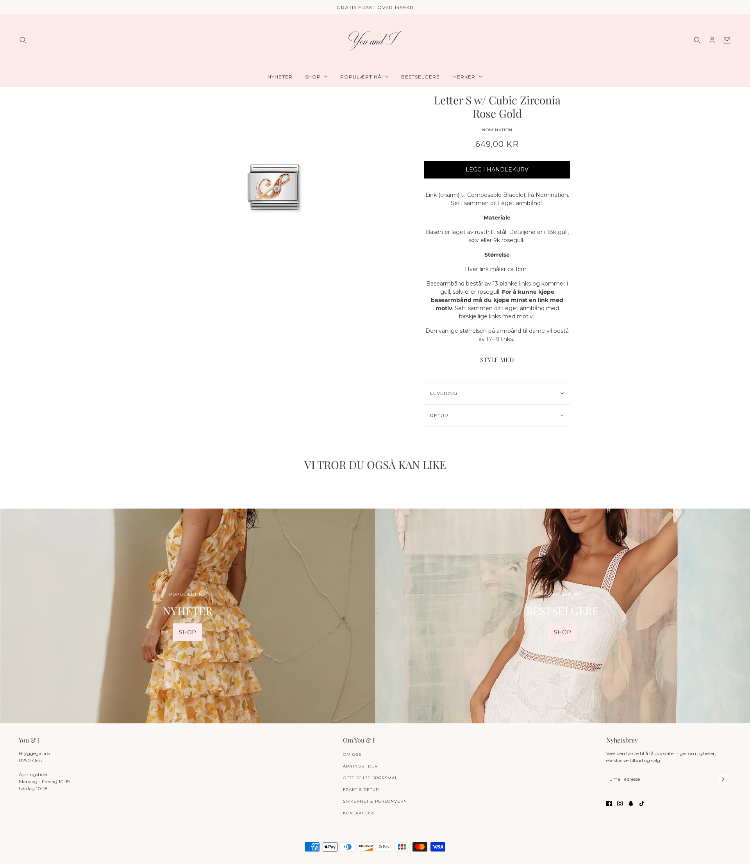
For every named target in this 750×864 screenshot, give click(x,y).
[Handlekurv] (727, 40)
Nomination (497, 129)
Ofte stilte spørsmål (370, 777)
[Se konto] (712, 40)
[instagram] (620, 803)
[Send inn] (723, 779)
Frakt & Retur (361, 789)
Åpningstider (360, 766)
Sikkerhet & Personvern (375, 801)
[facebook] (609, 803)
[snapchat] (631, 803)
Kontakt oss (359, 813)
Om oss (352, 754)
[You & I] (375, 40)
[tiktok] (642, 803)
